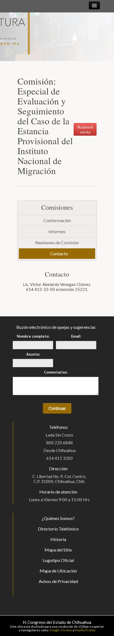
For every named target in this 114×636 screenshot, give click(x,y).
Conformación (57, 220)
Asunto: (33, 354)
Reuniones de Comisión (57, 242)
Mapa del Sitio (58, 549)
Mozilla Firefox (85, 630)
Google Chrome (61, 630)
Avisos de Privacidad (58, 581)
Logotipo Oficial (58, 560)
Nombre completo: (33, 336)
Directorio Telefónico (58, 528)
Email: (76, 336)
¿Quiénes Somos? (58, 518)
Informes (57, 231)
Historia (58, 539)
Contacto (59, 253)
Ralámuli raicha (85, 129)
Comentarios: (56, 372)
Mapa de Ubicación (58, 570)
